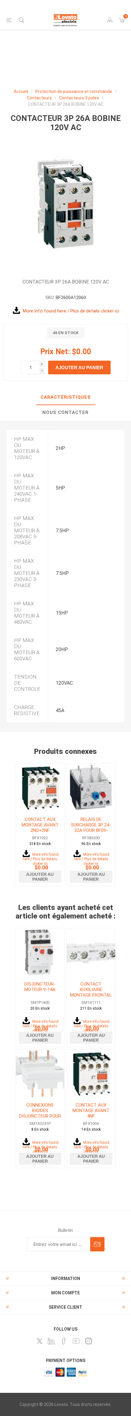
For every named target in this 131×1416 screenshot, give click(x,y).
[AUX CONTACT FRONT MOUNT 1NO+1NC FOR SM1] (91, 952)
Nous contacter (65, 412)
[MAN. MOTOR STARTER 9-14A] (40, 952)
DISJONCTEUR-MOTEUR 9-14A (39, 986)
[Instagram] (89, 1341)
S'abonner (97, 1244)
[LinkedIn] (51, 1341)
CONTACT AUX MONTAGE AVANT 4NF (91, 1110)
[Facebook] (64, 1341)
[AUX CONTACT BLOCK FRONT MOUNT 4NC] (91, 1074)
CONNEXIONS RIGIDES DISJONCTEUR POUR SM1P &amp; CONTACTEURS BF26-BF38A (40, 1118)
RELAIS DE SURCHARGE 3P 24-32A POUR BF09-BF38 (91, 828)
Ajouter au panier (79, 367)
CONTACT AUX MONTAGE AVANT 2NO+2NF (40, 825)
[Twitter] (39, 1341)
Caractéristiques (66, 397)
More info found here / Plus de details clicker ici (71, 311)
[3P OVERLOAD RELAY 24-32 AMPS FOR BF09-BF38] (91, 788)
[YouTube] (76, 1341)
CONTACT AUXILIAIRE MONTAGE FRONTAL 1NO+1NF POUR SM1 (91, 992)
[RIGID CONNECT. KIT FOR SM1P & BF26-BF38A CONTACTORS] (40, 1074)
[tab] (65, 397)
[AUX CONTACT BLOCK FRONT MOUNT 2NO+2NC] (40, 788)
